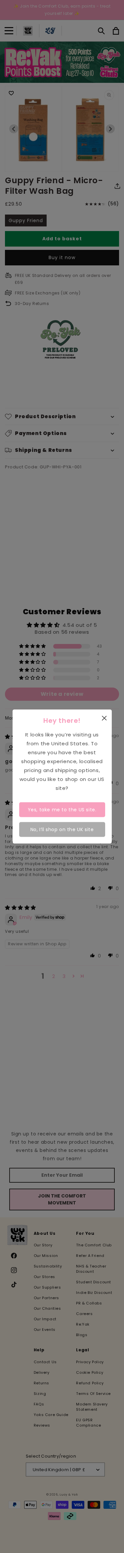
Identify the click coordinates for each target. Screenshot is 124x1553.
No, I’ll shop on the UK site (62, 829)
